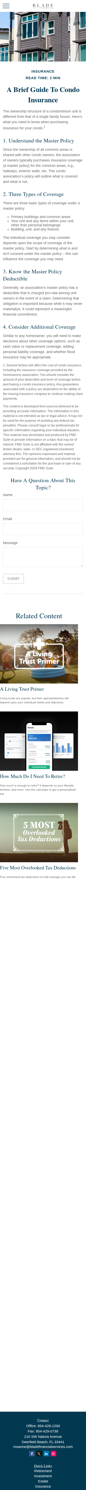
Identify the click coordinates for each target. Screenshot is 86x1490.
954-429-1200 (49, 1426)
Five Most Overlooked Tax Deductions (38, 867)
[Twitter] (39, 1453)
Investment (43, 1476)
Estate (43, 1481)
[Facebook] (32, 1453)
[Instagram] (53, 1453)
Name (8, 495)
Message (10, 543)
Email (7, 519)
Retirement (43, 1471)
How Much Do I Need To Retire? (32, 776)
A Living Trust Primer (22, 688)
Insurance (43, 1486)
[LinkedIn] (46, 1453)
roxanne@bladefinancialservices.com (43, 1447)
